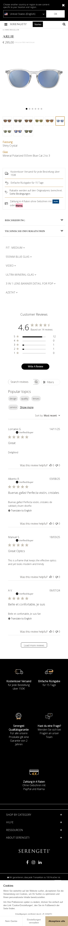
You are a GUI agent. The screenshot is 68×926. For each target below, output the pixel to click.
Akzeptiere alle (57, 921)
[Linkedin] (40, 863)
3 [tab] (32, 109)
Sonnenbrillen (11, 30)
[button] (34, 822)
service (13, 407)
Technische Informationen (25, 231)
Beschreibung (15, 220)
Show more (27, 407)
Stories (37, 24)
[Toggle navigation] (6, 24)
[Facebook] (27, 863)
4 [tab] (35, 109)
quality (24, 398)
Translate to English (21, 510)
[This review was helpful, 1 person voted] (51, 577)
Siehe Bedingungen (20, 193)
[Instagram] (33, 863)
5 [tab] (38, 109)
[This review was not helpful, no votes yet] (56, 465)
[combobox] (47, 415)
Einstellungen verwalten (34, 921)
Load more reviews (34, 645)
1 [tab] (26, 109)
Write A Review (35, 366)
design (13, 398)
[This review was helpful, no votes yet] (51, 465)
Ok (55, 13)
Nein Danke (11, 921)
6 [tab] (41, 109)
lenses (36, 398)
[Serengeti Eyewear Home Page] (19, 24)
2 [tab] (29, 109)
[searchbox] (20, 382)
